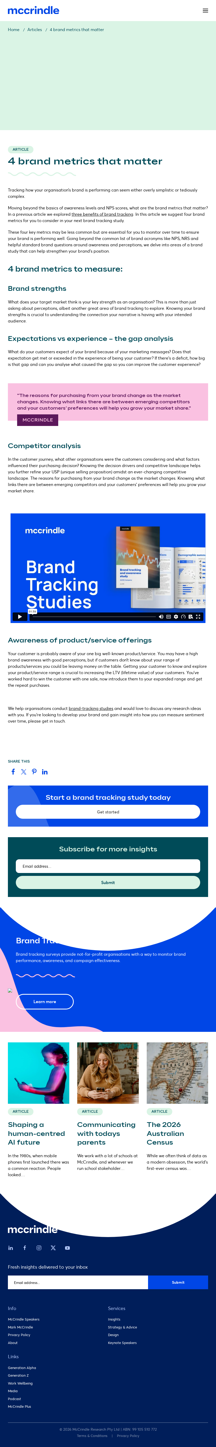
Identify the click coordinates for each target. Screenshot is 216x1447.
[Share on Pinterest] (34, 771)
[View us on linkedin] (10, 1247)
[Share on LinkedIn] (45, 771)
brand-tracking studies (91, 708)
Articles (34, 29)
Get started (108, 812)
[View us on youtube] (67, 1247)
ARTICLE (21, 1111)
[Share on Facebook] (13, 771)
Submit (108, 882)
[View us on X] (53, 1246)
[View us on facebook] (24, 1247)
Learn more (44, 1001)
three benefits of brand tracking (102, 214)
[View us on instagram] (39, 1247)
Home (13, 29)
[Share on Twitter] (23, 771)
